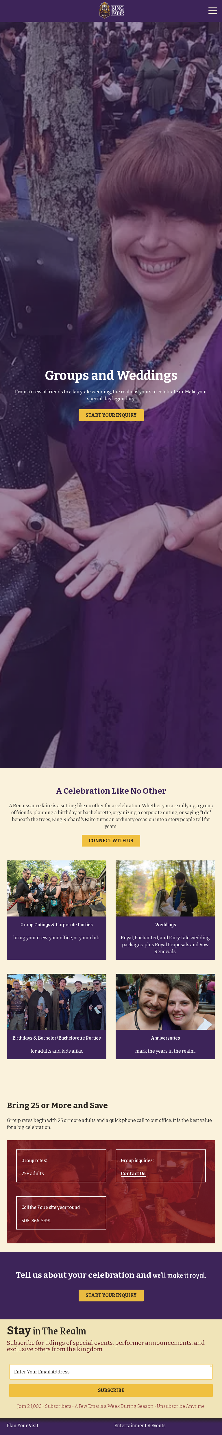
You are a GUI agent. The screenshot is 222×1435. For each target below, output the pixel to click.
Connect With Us (111, 840)
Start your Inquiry (111, 415)
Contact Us (133, 1173)
